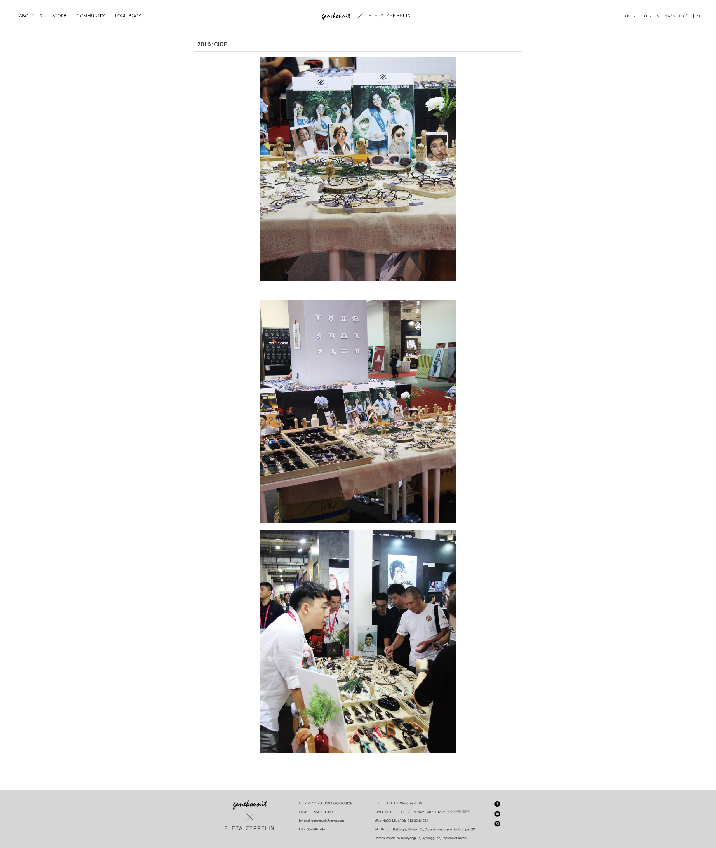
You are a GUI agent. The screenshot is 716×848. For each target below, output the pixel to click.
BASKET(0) (676, 16)
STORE (59, 15)
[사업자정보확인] (458, 812)
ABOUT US (30, 15)
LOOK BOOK (128, 15)
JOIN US (650, 16)
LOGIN (629, 16)
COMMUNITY (91, 15)
